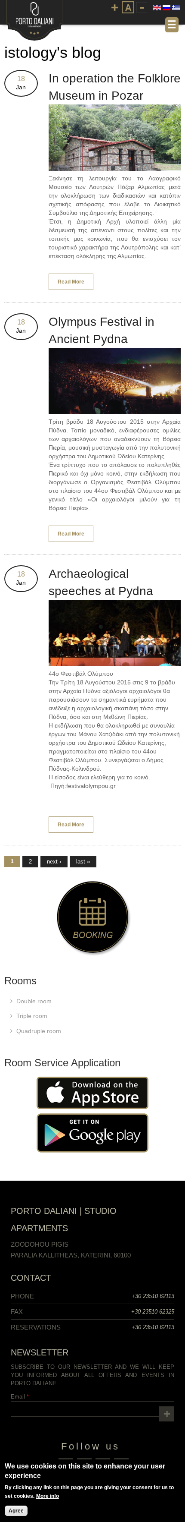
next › (54, 861)
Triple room (31, 1015)
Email (20, 1396)
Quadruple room (38, 1030)
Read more (75, 284)
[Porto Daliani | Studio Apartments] (34, 35)
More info (47, 1496)
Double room (34, 1001)
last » (83, 861)
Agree (16, 1511)
